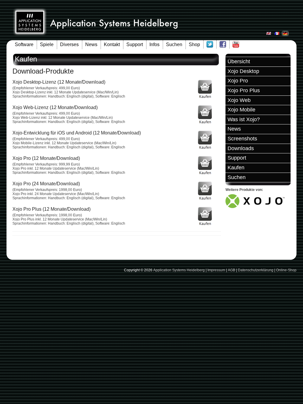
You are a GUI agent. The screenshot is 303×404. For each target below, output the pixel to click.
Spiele (47, 44)
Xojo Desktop (243, 71)
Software (24, 44)
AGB (231, 270)
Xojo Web (239, 100)
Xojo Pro (238, 81)
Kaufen (236, 168)
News (91, 44)
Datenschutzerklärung (255, 270)
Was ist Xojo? (244, 119)
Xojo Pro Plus (244, 90)
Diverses (69, 44)
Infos (154, 44)
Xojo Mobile (241, 110)
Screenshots (242, 139)
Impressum (216, 270)
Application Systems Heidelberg (179, 270)
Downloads (241, 148)
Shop (194, 44)
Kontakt (112, 44)
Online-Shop (286, 270)
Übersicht (239, 61)
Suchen (174, 44)
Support (134, 44)
